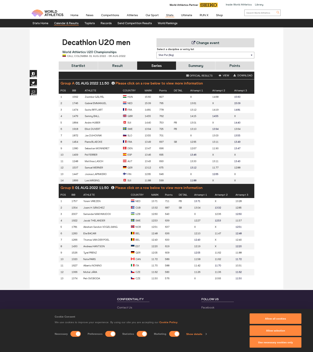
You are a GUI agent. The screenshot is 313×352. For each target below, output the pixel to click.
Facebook (207, 307)
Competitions (110, 15)
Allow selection (275, 330)
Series (156, 65)
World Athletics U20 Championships (89, 52)
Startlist (78, 65)
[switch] (110, 334)
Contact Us (124, 307)
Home (74, 15)
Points (234, 65)
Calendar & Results (66, 23)
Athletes (132, 15)
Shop (219, 15)
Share (34, 76)
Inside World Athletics (239, 4)
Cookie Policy (168, 322)
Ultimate (186, 15)
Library (259, 4)
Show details (194, 334)
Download (245, 75)
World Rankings (168, 23)
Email (34, 94)
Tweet (34, 85)
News (89, 15)
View (225, 75)
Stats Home (40, 23)
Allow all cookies (275, 318)
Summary (195, 65)
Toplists (89, 23)
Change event (207, 42)
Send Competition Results (135, 23)
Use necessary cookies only (275, 342)
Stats (170, 15)
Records (106, 23)
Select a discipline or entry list (175, 49)
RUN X (204, 15)
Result (117, 65)
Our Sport (152, 15)
